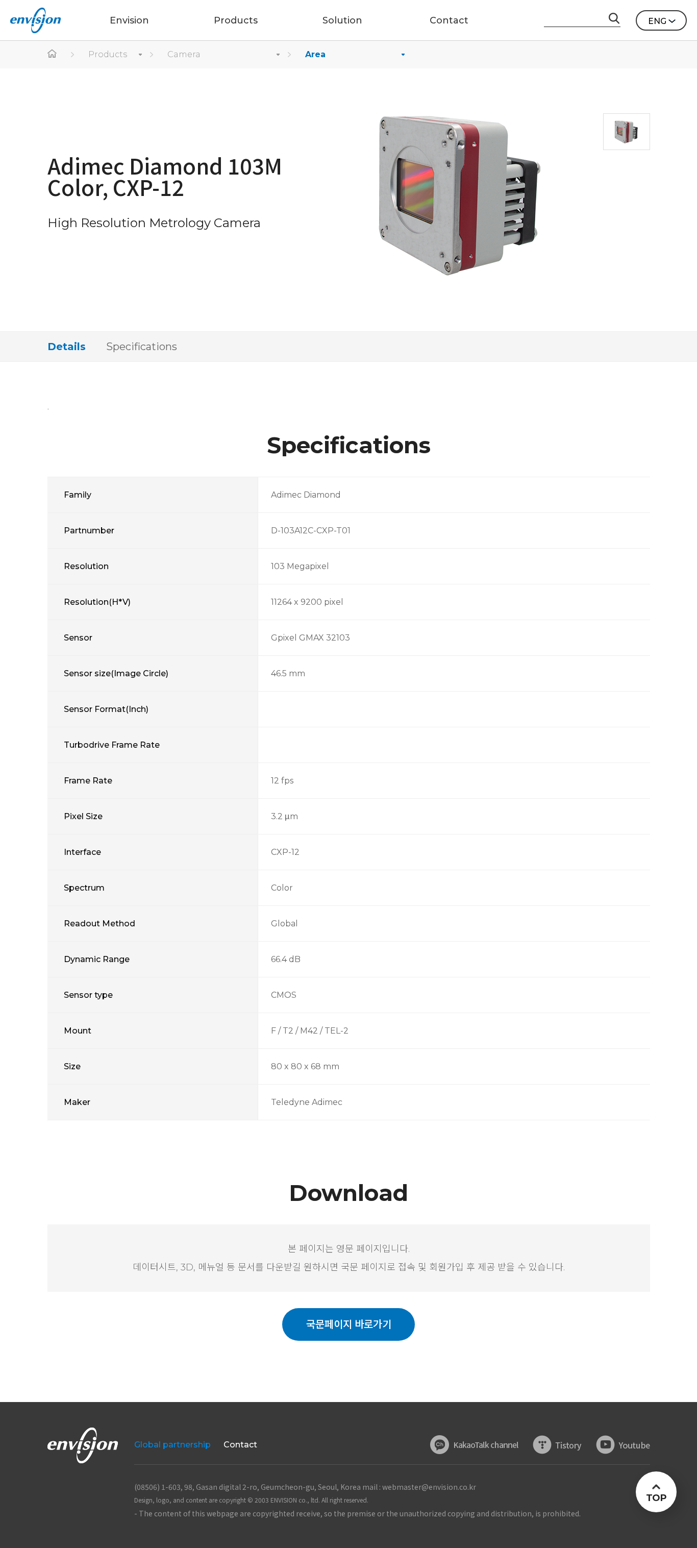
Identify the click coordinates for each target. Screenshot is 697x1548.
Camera (184, 54)
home (52, 54)
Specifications (141, 346)
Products (107, 54)
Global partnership (172, 1444)
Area (315, 54)
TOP (656, 1498)
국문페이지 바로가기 (348, 1324)
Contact (240, 1444)
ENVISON (35, 20)
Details (66, 346)
